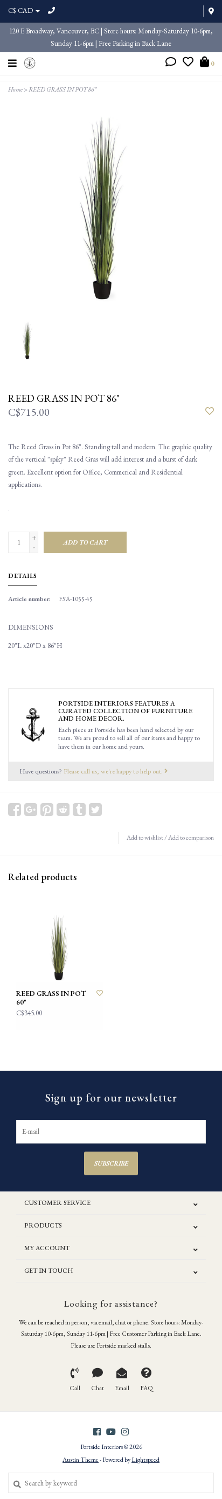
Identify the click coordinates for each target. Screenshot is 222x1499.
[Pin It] (46, 809)
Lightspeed (145, 1459)
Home (15, 89)
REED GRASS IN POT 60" (51, 998)
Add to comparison (191, 837)
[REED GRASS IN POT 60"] (59, 939)
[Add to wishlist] (209, 411)
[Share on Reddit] (63, 809)
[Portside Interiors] (30, 61)
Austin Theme (81, 1459)
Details (22, 575)
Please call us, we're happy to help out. (114, 771)
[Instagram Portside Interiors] (125, 1431)
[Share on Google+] (30, 809)
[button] (170, 63)
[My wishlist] (188, 63)
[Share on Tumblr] (79, 809)
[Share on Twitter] (95, 809)
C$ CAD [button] (21, 10)
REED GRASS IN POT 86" (62, 89)
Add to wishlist (145, 837)
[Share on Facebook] (14, 809)
